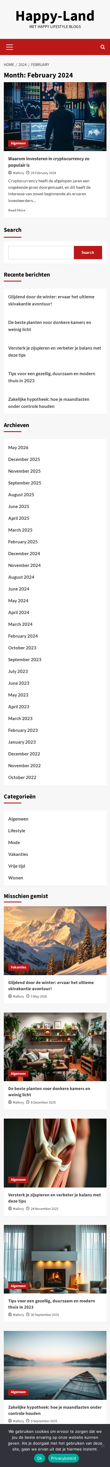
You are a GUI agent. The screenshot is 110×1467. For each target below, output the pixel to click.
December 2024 (24, 553)
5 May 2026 (39, 996)
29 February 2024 (43, 173)
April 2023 (18, 706)
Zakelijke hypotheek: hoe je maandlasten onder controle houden (48, 402)
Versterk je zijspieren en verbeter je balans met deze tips (54, 351)
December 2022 (24, 753)
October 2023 (22, 647)
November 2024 (24, 565)
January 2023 (22, 742)
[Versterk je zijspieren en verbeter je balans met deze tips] (55, 1153)
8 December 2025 (43, 1102)
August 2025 (21, 494)
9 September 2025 (44, 1421)
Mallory (18, 173)
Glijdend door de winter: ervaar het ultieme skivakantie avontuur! (51, 300)
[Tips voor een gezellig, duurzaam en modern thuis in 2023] (55, 1259)
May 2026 (18, 447)
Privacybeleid (63, 1458)
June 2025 (18, 506)
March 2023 (20, 718)
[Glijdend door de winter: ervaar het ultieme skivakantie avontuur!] (55, 940)
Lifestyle (16, 830)
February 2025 (23, 541)
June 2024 (18, 588)
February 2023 (23, 730)
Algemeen (18, 143)
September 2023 (24, 659)
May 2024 (18, 600)
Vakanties (18, 854)
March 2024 (20, 624)
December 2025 (24, 459)
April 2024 (18, 612)
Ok (39, 1458)
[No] (103, 1445)
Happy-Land (55, 16)
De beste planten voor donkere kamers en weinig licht (49, 326)
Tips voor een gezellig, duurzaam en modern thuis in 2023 (51, 377)
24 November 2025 (44, 1208)
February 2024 (23, 636)
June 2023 (18, 683)
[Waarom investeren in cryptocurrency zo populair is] (55, 116)
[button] (10, 46)
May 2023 (18, 694)
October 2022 (22, 777)
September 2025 (24, 482)
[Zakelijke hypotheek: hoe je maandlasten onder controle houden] (55, 1365)
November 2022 (24, 765)
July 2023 (18, 671)
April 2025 (18, 518)
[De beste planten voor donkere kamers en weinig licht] (55, 1047)
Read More (16, 210)
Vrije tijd (16, 866)
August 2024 (21, 577)
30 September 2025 (45, 1314)
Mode (14, 842)
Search (12, 230)
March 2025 (20, 529)
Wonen (15, 877)
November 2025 (24, 471)
